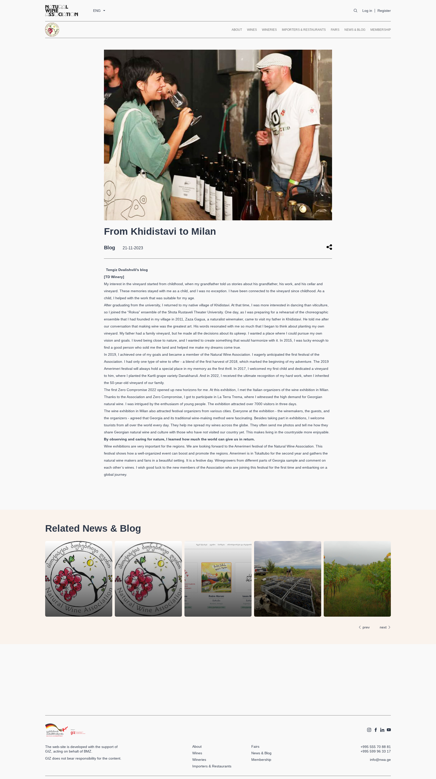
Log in (367, 11)
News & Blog (354, 30)
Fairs (335, 30)
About (237, 30)
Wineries (269, 30)
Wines (252, 30)
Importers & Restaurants (304, 30)
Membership (380, 30)
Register (384, 11)
